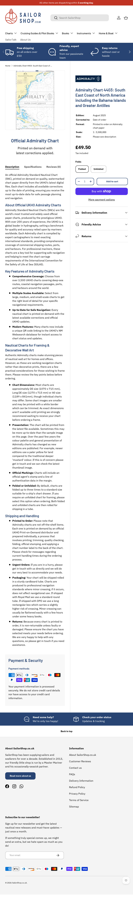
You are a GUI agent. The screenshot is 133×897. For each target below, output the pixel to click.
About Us (25, 39)
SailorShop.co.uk (19, 882)
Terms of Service (79, 800)
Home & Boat (106, 33)
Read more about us (20, 775)
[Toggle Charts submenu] (15, 33)
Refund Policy (77, 787)
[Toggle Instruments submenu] (94, 33)
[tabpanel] (35, 410)
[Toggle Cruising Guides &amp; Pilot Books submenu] (57, 33)
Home (7, 65)
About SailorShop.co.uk (82, 754)
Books (65, 33)
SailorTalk (10, 39)
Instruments (84, 33)
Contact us (75, 767)
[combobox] (79, 17)
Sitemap (74, 806)
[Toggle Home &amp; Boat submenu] (116, 33)
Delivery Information (81, 780)
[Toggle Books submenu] (72, 33)
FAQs (72, 774)
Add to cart (112, 181)
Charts (9, 33)
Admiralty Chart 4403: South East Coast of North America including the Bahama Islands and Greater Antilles (32, 65)
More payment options (101, 199)
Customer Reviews (80, 761)
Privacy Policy (77, 793)
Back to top (67, 731)
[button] (125, 17)
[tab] (12, 166)
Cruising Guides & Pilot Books (37, 33)
